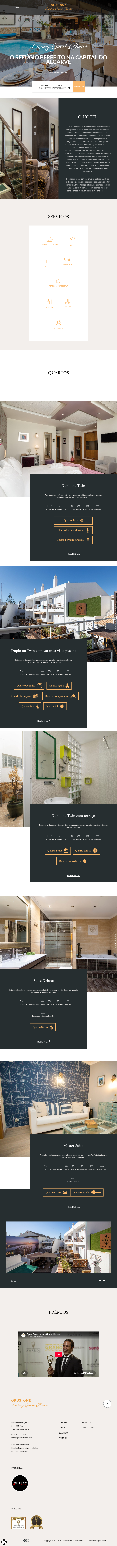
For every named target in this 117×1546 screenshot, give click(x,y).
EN (97, 7)
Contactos (88, 1427)
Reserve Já (79, 86)
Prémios (62, 1438)
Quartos (63, 1433)
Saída (60, 85)
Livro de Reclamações (20, 1445)
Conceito (63, 1422)
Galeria (62, 1427)
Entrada (44, 85)
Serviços (87, 1422)
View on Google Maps (20, 1429)
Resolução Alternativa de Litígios (24, 1448)
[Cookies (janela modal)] (4, 1542)
